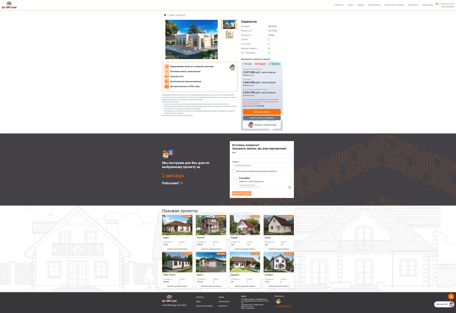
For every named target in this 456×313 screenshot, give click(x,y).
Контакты (413, 5)
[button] (191, 56)
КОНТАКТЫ (222, 306)
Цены (350, 5)
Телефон (235, 162)
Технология (374, 5)
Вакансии (428, 5)
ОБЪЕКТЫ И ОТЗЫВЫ (204, 306)
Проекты (339, 5)
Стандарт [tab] (261, 64)
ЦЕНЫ (198, 302)
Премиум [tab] (275, 64)
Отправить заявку (242, 193)
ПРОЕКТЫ (200, 297)
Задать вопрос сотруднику (262, 118)
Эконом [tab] (248, 64)
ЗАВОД (221, 297)
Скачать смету (262, 111)
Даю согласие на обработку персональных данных (256, 171)
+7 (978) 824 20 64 (446, 4)
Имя (234, 153)
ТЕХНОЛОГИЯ (223, 302)
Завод (361, 5)
